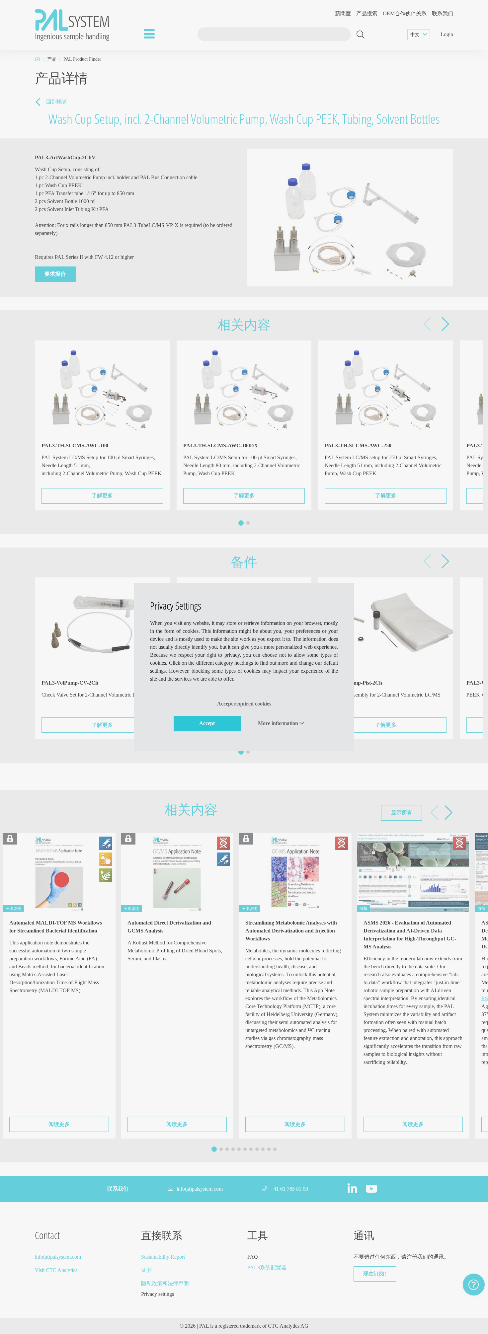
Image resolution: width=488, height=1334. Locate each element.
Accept (207, 723)
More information (278, 723)
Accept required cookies (244, 704)
